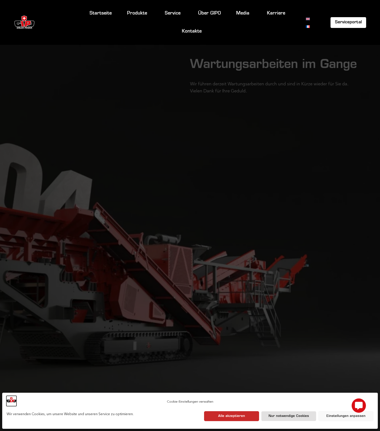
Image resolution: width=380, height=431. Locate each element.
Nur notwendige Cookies (289, 416)
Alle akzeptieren (231, 416)
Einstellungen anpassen (345, 416)
